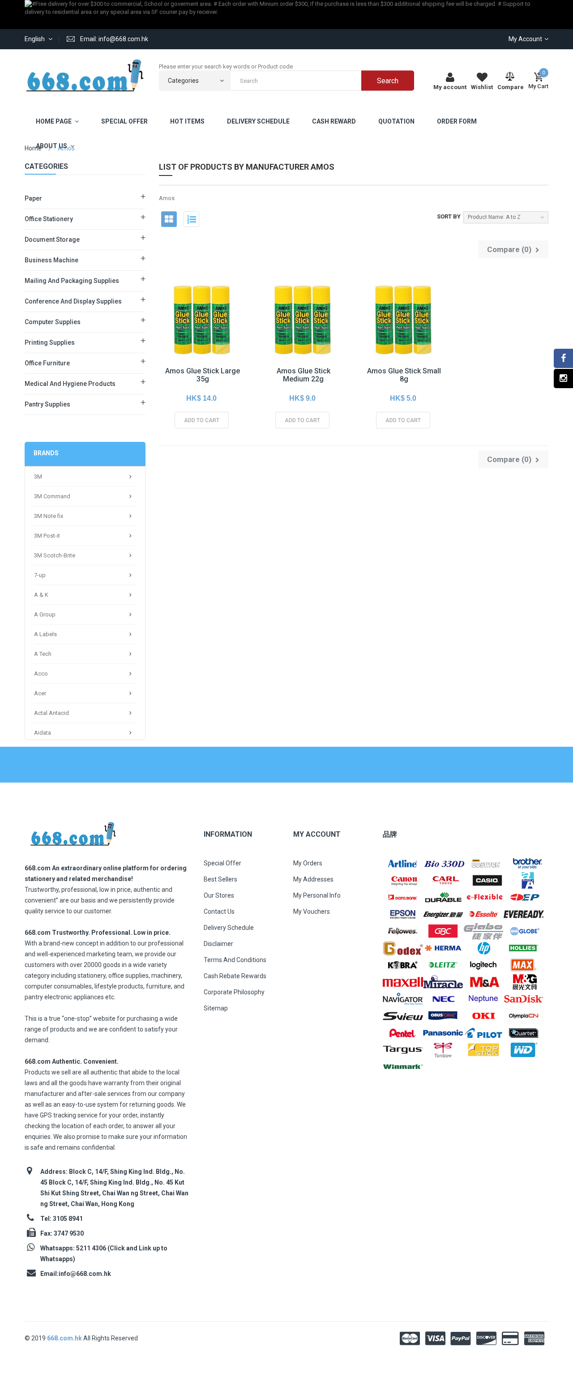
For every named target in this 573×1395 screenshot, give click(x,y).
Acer (40, 693)
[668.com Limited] (85, 75)
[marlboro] (73, 831)
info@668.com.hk (85, 1273)
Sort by (449, 216)
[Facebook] (563, 358)
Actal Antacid (51, 713)
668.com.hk (65, 1338)
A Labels (45, 634)
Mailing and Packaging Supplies (72, 280)
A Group (45, 614)
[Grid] (169, 219)
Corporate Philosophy (234, 992)
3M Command (52, 496)
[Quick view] (201, 336)
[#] (403, 863)
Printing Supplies (50, 342)
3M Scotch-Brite (54, 555)
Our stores (219, 895)
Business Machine (51, 260)
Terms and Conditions (235, 959)
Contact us (219, 911)
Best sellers (220, 879)
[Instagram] (563, 378)
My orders (307, 863)
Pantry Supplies (47, 404)
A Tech (42, 653)
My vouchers (311, 911)
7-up (40, 575)
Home (33, 148)
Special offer (222, 863)
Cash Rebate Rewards (235, 976)
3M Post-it (47, 535)
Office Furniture (47, 363)
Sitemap (216, 1008)
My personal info (317, 895)
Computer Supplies (53, 321)
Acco (41, 673)
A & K (41, 594)
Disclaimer (218, 943)
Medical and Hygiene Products (70, 383)
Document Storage (52, 239)
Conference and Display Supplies (73, 301)
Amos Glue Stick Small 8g (404, 375)
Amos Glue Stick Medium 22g (303, 375)
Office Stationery (49, 219)
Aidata (42, 732)
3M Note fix (48, 516)
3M (38, 476)
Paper (33, 198)
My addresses (313, 879)
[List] (191, 219)
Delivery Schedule (229, 927)
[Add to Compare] (222, 336)
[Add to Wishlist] (181, 336)
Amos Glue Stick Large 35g (202, 375)
